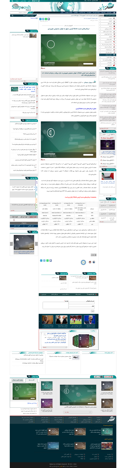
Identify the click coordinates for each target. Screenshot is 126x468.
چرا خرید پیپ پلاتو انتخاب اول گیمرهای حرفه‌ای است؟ (23, 144)
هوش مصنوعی (55, 277)
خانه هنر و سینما (58, 417)
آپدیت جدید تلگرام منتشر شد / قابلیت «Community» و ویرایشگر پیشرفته (29, 360)
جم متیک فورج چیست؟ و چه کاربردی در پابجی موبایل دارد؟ (23, 166)
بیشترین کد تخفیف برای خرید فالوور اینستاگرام (25, 124)
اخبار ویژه (103, 12)
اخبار (62, 12)
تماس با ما (94, 454)
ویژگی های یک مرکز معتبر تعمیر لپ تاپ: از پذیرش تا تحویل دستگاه (23, 151)
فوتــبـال (37, 206)
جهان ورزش (73, 422)
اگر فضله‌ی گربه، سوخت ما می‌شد (29, 413)
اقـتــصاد (37, 189)
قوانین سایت (108, 456)
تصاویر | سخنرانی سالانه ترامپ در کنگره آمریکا (68, 445)
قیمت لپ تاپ (23, 217)
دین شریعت (59, 422)
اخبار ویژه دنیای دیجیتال (17, 79)
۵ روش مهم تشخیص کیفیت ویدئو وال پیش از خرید (24, 170)
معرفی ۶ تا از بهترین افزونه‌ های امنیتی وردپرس (25, 160)
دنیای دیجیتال (95, 18)
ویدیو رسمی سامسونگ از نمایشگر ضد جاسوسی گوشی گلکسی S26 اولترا (80, 407)
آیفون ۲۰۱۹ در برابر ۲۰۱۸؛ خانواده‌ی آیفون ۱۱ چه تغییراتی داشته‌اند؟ (23, 107)
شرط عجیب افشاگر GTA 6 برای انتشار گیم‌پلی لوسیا (20, 35)
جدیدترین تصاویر (109, 439)
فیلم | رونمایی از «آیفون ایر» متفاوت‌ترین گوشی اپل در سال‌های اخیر (46, 410)
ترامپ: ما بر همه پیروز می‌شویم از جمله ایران (91, 326)
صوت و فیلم (108, 458)
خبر (113, 68)
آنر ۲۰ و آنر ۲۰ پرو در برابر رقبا (29, 112)
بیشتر (13, 117)
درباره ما (109, 454)
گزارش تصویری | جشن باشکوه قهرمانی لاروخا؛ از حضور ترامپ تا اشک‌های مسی (95, 446)
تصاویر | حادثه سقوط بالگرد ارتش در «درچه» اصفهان (42, 446)
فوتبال (74, 419)
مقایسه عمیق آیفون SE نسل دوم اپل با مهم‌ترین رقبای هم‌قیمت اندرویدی (27, 89)
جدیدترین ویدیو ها (108, 425)
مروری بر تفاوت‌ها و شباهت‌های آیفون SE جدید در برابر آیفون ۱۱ (24, 95)
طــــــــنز (31, 380)
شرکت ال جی (64, 283)
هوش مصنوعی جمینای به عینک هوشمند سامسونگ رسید (60, 357)
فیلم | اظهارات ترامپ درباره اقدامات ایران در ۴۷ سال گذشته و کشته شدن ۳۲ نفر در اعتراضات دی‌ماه (41, 432)
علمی (37, 194)
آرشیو (29, 1)
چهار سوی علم (44, 417)
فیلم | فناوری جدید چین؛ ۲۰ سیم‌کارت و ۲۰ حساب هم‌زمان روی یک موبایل (107, 393)
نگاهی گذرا (66, 454)
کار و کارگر (97, 422)
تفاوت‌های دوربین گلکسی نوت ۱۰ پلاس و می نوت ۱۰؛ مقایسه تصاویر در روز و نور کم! (23, 101)
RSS (82, 458)
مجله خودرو (45, 422)
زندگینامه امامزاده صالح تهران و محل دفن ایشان (56, 333)
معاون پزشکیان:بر (94, 15)
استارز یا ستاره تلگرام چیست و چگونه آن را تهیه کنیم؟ (24, 129)
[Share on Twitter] (40, 19)
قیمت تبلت (15, 217)
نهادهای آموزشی (72, 417)
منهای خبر (89, 12)
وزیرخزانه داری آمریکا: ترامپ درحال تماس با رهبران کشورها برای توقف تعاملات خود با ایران (47, 326)
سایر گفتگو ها (104, 166)
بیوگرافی (76, 12)
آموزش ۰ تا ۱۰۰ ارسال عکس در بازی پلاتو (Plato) (25, 139)
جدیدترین (44, 294)
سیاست (98, 417)
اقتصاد (98, 419)
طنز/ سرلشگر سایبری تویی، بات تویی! (28, 411)
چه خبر (32, 178)
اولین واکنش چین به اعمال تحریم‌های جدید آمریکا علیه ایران (108, 182)
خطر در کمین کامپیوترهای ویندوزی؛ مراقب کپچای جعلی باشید (84, 283)
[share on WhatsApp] (46, 19)
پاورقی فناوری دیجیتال (18, 380)
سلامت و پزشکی (87, 419)
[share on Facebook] (49, 19)
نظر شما (66, 301)
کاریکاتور (35, 232)
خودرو (37, 182)
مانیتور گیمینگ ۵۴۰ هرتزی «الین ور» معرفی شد (86, 288)
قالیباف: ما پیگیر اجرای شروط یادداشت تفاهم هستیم (62, 326)
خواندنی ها (37, 200)
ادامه (102, 221)
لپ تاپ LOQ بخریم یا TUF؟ (29, 134)
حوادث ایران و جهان (86, 422)
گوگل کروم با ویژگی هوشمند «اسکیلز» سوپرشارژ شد (32, 363)
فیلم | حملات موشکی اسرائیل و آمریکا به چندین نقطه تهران (68, 432)
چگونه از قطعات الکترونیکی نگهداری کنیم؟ (26, 155)
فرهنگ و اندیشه (58, 419)
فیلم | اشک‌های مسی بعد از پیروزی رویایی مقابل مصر (95, 432)
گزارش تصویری (93, 458)
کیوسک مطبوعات (68, 12)
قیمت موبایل (33, 217)
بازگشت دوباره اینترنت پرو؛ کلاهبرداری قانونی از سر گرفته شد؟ (108, 153)
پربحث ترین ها (96, 12)
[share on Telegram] (43, 19)
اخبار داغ (109, 12)
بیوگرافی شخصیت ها (28, 419)
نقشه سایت (80, 456)
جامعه (89, 417)
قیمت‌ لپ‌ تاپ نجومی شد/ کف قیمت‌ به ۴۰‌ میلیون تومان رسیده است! (79, 277)
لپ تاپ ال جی (63, 289)
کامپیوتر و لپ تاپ (87, 18)
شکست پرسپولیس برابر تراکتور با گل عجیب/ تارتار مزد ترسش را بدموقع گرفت (76, 326)
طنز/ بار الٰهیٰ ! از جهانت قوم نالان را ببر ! (28, 409)
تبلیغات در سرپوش (78, 454)
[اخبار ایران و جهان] (106, 11)
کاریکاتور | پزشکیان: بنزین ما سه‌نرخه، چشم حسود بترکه (24, 252)
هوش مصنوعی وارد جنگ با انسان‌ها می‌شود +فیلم (46, 393)
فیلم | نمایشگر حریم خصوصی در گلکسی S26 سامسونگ (107, 410)
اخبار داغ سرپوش (104, 128)
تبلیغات (16, 1)
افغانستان (30, 422)
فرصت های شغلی (65, 456)
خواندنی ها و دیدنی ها (27, 417)
